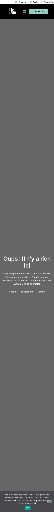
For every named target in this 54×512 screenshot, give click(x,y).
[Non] (49, 501)
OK (27, 508)
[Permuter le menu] (24, 11)
